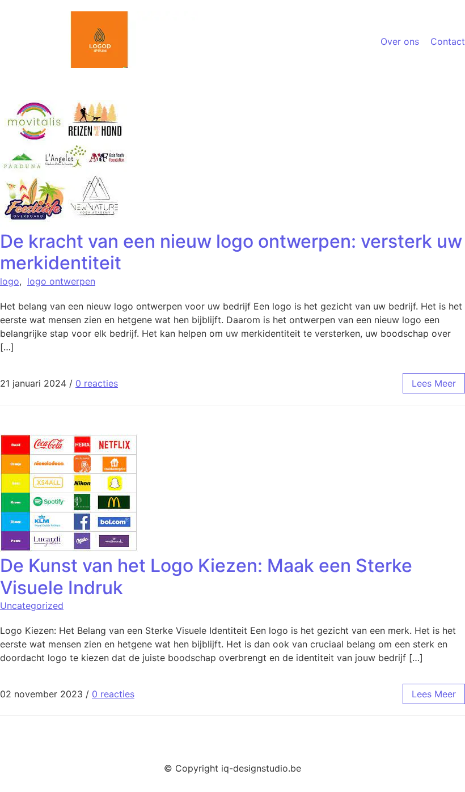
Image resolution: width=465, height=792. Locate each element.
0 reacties (96, 383)
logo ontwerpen (61, 281)
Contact (447, 41)
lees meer (434, 383)
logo (9, 281)
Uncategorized (32, 605)
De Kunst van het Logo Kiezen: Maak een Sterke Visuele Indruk (206, 576)
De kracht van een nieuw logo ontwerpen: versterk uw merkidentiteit (231, 252)
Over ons (400, 41)
